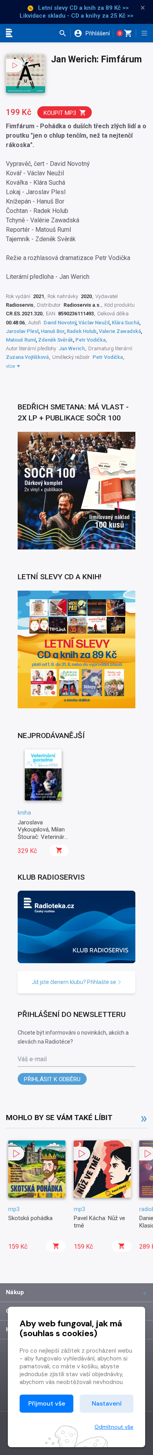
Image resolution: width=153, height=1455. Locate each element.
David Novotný (60, 323)
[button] (64, 33)
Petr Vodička (90, 340)
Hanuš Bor (52, 331)
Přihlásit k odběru (52, 1079)
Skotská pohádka (30, 1218)
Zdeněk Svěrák (55, 340)
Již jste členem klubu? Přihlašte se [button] (74, 982)
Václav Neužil (93, 323)
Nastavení (107, 1403)
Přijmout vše (46, 1403)
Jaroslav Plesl (22, 331)
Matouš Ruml (21, 340)
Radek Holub (82, 331)
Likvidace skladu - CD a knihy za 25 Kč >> (76, 15)
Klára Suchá (125, 323)
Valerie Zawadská (120, 331)
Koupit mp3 (60, 112)
